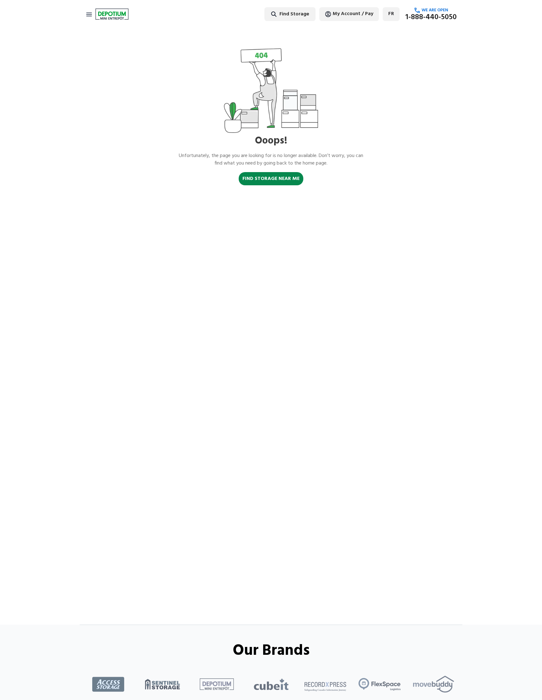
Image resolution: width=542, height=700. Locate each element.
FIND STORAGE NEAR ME (271, 179)
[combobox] (270, 14)
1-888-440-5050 (431, 17)
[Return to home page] (112, 14)
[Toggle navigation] (89, 14)
